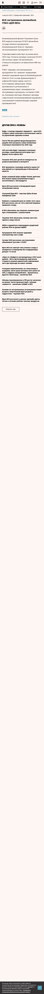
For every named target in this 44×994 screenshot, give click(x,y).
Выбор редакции (8, 10)
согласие (30, 987)
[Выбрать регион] (28, 3)
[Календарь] (19, 3)
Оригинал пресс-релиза (10, 116)
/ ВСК (32, 15)
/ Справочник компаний (21, 15)
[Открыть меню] (41, 2)
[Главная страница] (3, 3)
